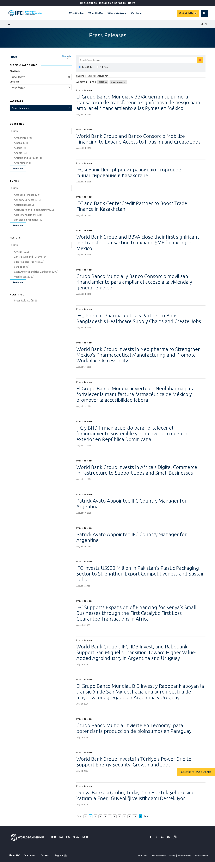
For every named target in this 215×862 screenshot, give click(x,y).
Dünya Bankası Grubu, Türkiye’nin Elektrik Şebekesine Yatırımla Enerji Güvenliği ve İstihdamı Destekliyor (135, 795)
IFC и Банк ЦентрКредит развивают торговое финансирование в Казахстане (128, 172)
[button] (204, 13)
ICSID (85, 837)
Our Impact (137, 13)
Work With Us (186, 13)
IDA (61, 837)
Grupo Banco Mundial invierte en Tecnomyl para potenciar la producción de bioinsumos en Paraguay (133, 728)
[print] (201, 24)
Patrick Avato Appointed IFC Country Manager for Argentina (131, 503)
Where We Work (117, 13)
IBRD (53, 837)
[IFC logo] (25, 13)
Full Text (104, 67)
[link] (18, 168)
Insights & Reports (112, 3)
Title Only (87, 67)
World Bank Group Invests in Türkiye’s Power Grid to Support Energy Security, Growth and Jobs (133, 761)
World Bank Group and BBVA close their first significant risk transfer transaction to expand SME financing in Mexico (137, 242)
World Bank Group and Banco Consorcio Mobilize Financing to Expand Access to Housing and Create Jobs (138, 138)
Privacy (172, 856)
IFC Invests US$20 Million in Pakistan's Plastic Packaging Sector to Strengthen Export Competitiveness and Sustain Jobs (140, 573)
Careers (45, 855)
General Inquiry (201, 856)
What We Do (95, 13)
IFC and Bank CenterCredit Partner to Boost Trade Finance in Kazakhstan (131, 206)
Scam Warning (184, 856)
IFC (68, 837)
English (59, 855)
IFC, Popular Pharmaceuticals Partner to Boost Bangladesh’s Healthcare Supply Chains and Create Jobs (138, 318)
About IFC (14, 855)
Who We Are (76, 13)
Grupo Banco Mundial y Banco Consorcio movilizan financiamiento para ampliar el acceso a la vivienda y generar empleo (134, 281)
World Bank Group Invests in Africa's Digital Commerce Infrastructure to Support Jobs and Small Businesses (136, 470)
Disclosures (88, 3)
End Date (14, 82)
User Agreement (158, 856)
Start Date (15, 71)
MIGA (76, 837)
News (131, 3)
